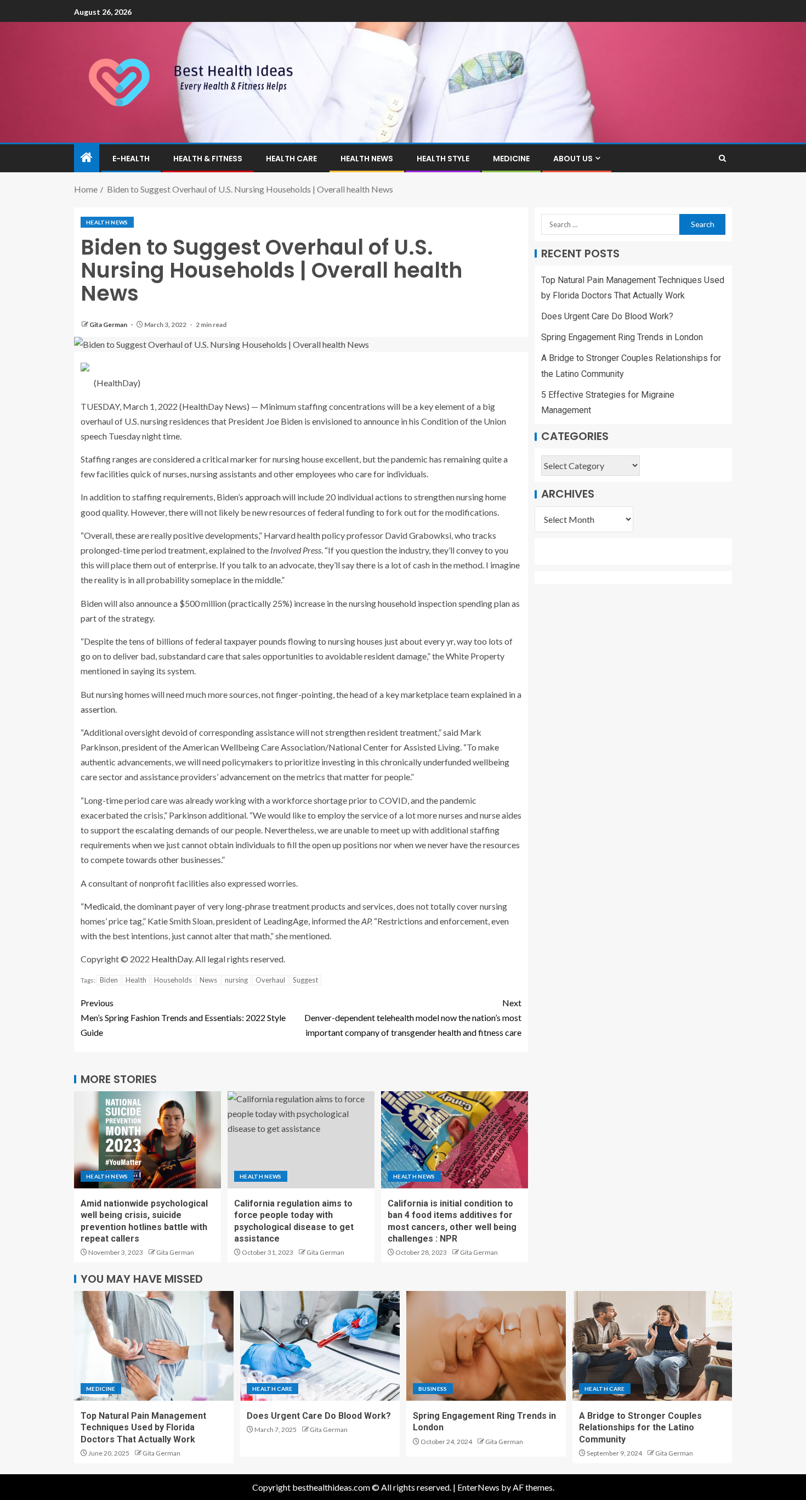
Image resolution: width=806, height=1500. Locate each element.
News (208, 979)
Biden (109, 979)
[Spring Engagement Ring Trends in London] (486, 1346)
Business (432, 1388)
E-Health (131, 158)
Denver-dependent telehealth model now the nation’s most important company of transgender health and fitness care (412, 1017)
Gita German (108, 324)
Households (173, 979)
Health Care (291, 158)
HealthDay (171, 959)
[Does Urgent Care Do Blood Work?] (320, 1346)
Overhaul (270, 979)
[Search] (722, 158)
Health (136, 979)
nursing (236, 979)
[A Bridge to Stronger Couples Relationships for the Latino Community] (652, 1346)
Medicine (511, 158)
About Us (573, 158)
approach (263, 497)
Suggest (305, 979)
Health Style (443, 158)
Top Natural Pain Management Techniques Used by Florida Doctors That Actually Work (143, 1428)
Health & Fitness (207, 158)
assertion (98, 709)
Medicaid (102, 906)
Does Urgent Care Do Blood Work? (607, 317)
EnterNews (478, 1487)
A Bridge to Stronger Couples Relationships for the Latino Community (640, 1428)
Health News (366, 158)
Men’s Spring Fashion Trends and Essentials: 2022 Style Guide (183, 1017)
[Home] (87, 158)
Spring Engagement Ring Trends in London (622, 337)
